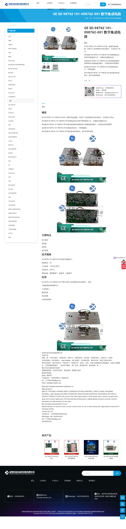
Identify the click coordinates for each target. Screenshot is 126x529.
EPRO (10, 89)
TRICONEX (11, 205)
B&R (9, 56)
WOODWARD (12, 221)
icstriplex (11, 121)
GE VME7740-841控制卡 (51, 457)
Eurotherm (11, 93)
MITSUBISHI (12, 149)
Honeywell (11, 117)
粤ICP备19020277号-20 (85, 513)
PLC (9, 181)
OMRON (11, 169)
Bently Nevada (12, 68)
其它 (9, 237)
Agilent (10, 44)
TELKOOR (11, 201)
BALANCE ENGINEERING (16, 64)
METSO (10, 145)
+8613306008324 (109, 95)
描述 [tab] (43, 107)
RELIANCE (11, 185)
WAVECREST (12, 213)
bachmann (11, 60)
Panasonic (11, 173)
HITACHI (11, 113)
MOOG (10, 153)
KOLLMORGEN (13, 133)
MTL (9, 161)
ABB (9, 40)
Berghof (10, 72)
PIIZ (9, 177)
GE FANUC (11, 105)
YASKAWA (11, 225)
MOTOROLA (12, 157)
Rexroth (10, 189)
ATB (9, 52)
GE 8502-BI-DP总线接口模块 (111, 457)
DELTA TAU (12, 76)
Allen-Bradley (12, 48)
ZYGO (10, 233)
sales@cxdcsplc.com (44, 497)
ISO (9, 125)
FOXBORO (11, 97)
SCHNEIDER (12, 193)
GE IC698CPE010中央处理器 (91, 457)
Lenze (10, 141)
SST (9, 197)
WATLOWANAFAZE (14, 209)
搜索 (103, 4)
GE (89, 81)
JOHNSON (11, 129)
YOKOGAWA (12, 229)
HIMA (10, 109)
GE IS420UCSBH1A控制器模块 (71, 457)
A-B (9, 36)
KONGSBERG (12, 137)
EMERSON (11, 85)
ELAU (10, 80)
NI (9, 165)
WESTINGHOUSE (14, 217)
